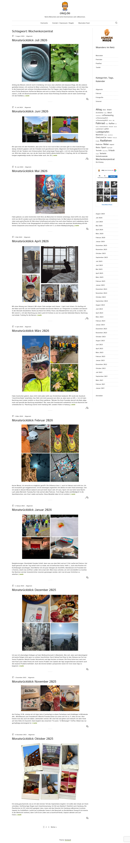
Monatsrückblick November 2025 (34, 681)
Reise (106, 144)
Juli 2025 (99, 261)
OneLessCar (101, 137)
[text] (13, 36)
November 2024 (101, 293)
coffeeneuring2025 (102, 120)
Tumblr (98, 67)
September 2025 (102, 257)
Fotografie (99, 97)
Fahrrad (98, 93)
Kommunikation (104, 126)
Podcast (115, 137)
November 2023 (101, 333)
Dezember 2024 (101, 289)
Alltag (99, 109)
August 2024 (100, 305)
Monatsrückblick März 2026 (30, 331)
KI (116, 123)
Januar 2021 (100, 388)
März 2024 (99, 317)
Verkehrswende (102, 156)
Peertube (99, 59)
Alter (104, 110)
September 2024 (102, 301)
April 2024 (99, 313)
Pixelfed (98, 63)
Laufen (106, 129)
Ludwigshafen (102, 132)
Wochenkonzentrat (105, 159)
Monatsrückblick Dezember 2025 (34, 590)
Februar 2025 (100, 281)
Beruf (109, 113)
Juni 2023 (99, 344)
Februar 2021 (100, 384)
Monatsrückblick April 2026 (30, 241)
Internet (99, 101)
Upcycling (104, 150)
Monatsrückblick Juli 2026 (29, 40)
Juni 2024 (99, 309)
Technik (99, 151)
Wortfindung (99, 162)
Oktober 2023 (101, 336)
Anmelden (99, 396)
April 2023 (99, 348)
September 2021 (101, 376)
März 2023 (99, 352)
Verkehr (103, 154)
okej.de (65, 13)
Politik (97, 141)
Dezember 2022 (101, 364)
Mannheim (99, 135)
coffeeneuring (107, 115)
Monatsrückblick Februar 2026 (32, 420)
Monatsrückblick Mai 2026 (29, 171)
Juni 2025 (99, 265)
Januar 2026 (100, 241)
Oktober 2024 (101, 297)
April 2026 (99, 229)
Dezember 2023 (101, 329)
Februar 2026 (100, 237)
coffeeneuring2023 (102, 118)
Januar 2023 (100, 360)
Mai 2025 (99, 269)
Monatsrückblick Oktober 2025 (32, 738)
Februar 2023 (100, 356)
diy (113, 120)
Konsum (111, 126)
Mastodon (99, 55)
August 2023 (100, 340)
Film (107, 123)
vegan (97, 153)
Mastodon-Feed (83, 23)
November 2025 (101, 249)
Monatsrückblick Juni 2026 (30, 111)
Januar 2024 (100, 325)
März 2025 (99, 277)
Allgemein (29, 36)
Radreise (99, 144)
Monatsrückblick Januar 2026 (32, 510)
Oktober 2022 (101, 368)
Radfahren (106, 140)
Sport (103, 147)
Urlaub (111, 150)
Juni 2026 (99, 222)
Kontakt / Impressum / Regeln (63, 23)
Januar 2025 (100, 285)
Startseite (44, 23)
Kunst (115, 126)
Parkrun (109, 137)
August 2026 (100, 214)
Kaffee (112, 124)
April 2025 (99, 273)
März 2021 (99, 380)
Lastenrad (99, 129)
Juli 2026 (99, 218)
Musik (105, 135)
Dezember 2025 (101, 245)
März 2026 (99, 233)
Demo (110, 120)
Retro (98, 148)
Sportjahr (109, 147)
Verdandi (68, 840)
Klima (97, 126)
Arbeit (109, 110)
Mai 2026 (99, 226)
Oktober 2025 (101, 253)
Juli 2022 (99, 372)
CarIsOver (98, 115)
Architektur (99, 113)
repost (111, 144)
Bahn (105, 112)
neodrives (110, 135)
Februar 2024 (100, 321)
